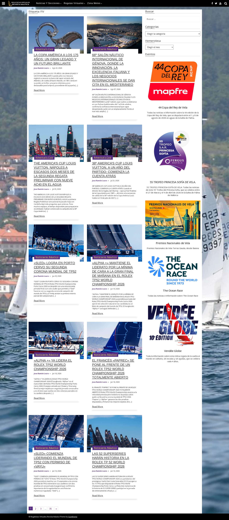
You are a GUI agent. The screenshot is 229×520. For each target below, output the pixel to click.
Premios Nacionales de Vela (173, 243)
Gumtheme (72, 516)
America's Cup (44, 49)
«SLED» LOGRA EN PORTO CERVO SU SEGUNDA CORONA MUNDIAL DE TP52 (55, 267)
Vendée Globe (173, 351)
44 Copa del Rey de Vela (172, 107)
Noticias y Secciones (48, 3)
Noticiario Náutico (105, 49)
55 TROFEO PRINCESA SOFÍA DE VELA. (173, 182)
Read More (39, 90)
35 (50, 508)
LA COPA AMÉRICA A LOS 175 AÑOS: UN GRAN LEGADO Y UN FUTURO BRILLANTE (56, 59)
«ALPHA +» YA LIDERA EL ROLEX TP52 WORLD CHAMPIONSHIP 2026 (53, 365)
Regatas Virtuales (73, 3)
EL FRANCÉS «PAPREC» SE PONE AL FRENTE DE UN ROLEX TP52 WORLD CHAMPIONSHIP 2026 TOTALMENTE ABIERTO (113, 369)
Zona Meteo (93, 3)
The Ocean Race (173, 290)
